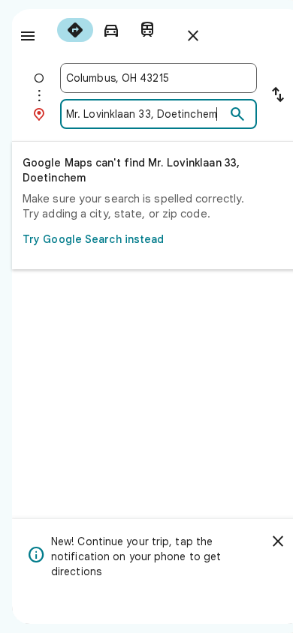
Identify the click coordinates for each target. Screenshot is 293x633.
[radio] (75, 30)
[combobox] (158, 78)
